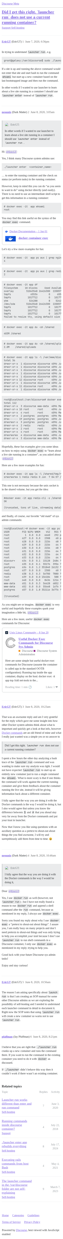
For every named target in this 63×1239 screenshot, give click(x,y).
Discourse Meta (10, 3)
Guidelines (33, 1215)
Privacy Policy (32, 1222)
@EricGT (11, 151)
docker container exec (33, 238)
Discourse (21, 1230)
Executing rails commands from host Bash (15, 1163)
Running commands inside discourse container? (14, 1124)
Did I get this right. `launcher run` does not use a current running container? (28, 16)
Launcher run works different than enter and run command (16, 1103)
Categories (18, 1215)
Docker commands (12, 732)
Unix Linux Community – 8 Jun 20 (28, 632)
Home (5, 1215)
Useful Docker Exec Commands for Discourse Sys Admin (36, 642)
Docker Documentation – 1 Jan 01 (28, 231)
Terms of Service (11, 1222)
